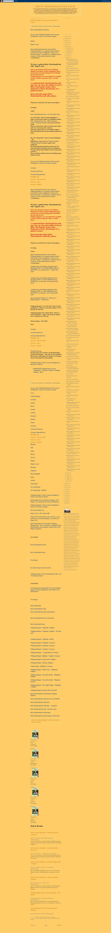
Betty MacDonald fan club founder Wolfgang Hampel (44, 694)
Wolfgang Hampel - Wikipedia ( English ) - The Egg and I (46, 632)
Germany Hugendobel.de (38, 174)
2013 (66, 495)
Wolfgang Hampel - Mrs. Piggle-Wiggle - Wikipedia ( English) (46, 686)
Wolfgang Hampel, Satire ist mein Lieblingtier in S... (73, 150)
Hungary (33, 444)
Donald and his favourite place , (72, 390)
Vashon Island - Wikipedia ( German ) (42, 666)
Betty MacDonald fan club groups (41, 712)
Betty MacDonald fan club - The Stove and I (44, 709)
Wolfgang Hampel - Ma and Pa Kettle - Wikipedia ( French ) (46, 681)
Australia (33, 400)
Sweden (33, 480)
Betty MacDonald (36, 606)
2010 (66, 501)
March (68, 477)
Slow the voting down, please (72, 194)
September (69, 52)
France (33, 422)
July (68, 55)
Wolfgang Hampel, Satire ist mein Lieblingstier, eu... (73, 119)
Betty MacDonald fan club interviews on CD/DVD (45, 699)
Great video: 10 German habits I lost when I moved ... (72, 206)
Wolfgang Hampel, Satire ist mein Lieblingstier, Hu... (73, 308)
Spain (32, 477)
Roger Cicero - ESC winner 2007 (41, 513)
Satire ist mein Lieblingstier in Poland (44, 918)
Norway (33, 457)
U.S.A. (32, 393)
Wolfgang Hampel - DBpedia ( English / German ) (45, 656)
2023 (66, 40)
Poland (33, 41)
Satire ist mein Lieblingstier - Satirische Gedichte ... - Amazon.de (45, 833)
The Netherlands (36, 487)
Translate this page (36, 351)
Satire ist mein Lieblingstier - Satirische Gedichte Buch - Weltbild (46, 863)
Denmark (33, 416)
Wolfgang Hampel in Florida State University (44, 690)
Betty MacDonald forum (38, 624)
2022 (66, 42)
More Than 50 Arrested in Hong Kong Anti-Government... (72, 210)
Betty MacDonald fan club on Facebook (42, 618)
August (68, 54)
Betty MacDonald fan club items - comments (44, 706)
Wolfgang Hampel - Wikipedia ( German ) (43, 643)
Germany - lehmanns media (38, 179)
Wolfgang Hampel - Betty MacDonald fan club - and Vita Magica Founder (46, 575)
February (68, 479)
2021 (66, 44)
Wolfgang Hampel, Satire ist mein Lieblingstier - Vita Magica (45, 893)
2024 (66, 38)
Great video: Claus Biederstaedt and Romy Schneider (72, 196)
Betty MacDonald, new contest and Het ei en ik (72, 143)
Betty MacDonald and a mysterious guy (71, 90)
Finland (33, 419)
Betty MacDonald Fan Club (55, 6)
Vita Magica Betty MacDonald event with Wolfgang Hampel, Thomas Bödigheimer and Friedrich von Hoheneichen (46, 589)
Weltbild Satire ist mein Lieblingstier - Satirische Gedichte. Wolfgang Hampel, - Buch (47, 370)
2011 (66, 499)
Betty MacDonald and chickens (72, 96)
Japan (33, 451)
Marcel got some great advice (72, 68)
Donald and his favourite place (72, 344)
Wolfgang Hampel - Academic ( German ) (43, 649)
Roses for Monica (69, 66)
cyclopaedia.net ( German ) (51, 652)
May (68, 473)
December (69, 48)
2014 (66, 493)
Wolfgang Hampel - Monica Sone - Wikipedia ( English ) (44, 670)
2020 (66, 46)
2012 (66, 497)
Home (46, 925)
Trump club (68, 215)
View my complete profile (70, 569)
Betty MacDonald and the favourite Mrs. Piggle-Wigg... (72, 60)
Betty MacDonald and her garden (73, 70)
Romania (33, 467)
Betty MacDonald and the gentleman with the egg (71, 322)
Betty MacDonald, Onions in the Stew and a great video (73, 139)
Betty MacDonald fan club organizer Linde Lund (45, 716)
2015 (66, 491)
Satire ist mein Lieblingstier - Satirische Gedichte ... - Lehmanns (45, 878)
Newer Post (33, 925)
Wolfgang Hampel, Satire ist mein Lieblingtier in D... (73, 146)
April (68, 475)
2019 (66, 483)
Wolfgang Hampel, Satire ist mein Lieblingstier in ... (73, 105)
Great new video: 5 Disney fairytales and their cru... (71, 325)
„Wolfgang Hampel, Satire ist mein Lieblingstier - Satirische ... (44, 909)
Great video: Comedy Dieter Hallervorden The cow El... (72, 362)
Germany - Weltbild (36, 184)
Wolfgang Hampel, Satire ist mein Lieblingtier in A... (73, 153)
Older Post (59, 925)
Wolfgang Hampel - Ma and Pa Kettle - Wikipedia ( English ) (46, 675)
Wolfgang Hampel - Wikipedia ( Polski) (43, 639)
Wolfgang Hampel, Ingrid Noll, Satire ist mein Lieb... (72, 191)
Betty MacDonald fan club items (40, 702)
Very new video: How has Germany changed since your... (73, 200)
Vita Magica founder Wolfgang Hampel (44, 122)
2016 (66, 489)
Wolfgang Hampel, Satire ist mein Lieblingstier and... (73, 312)
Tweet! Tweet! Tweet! (70, 213)
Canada (33, 409)
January (68, 481)
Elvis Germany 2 (69, 365)
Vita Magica (35, 560)
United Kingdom (36, 396)
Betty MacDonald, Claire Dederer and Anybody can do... (73, 187)
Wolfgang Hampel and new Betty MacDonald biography (73, 93)
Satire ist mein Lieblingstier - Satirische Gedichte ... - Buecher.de (45, 849)
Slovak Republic (35, 474)
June (68, 57)
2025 (66, 36)
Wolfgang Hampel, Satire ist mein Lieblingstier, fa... (73, 115)
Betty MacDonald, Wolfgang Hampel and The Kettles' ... (72, 63)
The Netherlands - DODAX (38, 490)
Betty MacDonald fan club (38, 121)
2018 (66, 485)
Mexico (33, 454)
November (69, 50)
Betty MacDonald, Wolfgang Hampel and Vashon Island (72, 329)
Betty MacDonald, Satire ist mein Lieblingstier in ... (73, 174)
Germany (33, 168)
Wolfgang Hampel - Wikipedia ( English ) (43, 628)
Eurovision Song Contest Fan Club (41, 568)
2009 (66, 503)
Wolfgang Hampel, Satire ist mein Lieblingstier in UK (73, 163)
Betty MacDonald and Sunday (72, 217)
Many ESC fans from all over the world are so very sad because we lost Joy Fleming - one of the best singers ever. (45, 518)
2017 (66, 487)
